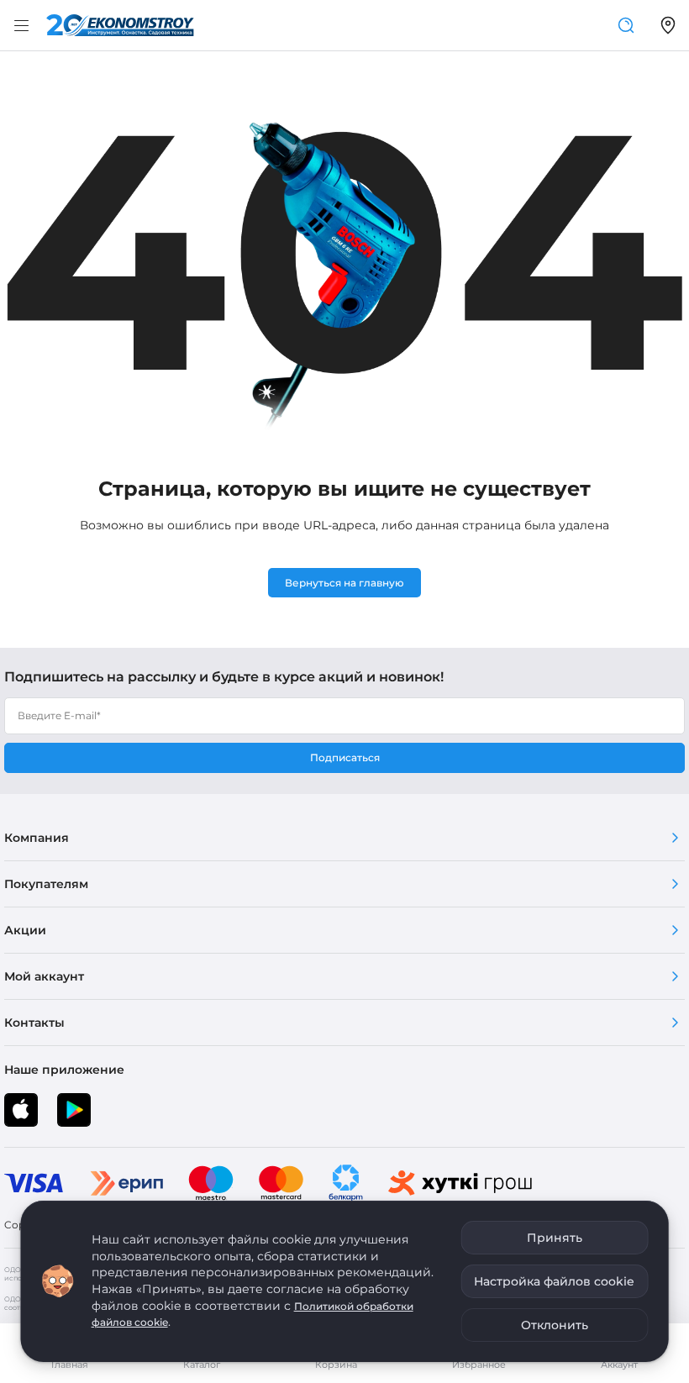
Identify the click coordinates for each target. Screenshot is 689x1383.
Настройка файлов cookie (554, 1281)
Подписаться (345, 757)
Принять (554, 1237)
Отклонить (554, 1325)
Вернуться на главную (344, 582)
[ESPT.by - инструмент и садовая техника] (120, 25)
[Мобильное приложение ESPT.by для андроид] (21, 1110)
